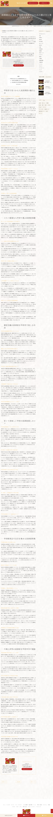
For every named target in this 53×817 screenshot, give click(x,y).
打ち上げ (40, 107)
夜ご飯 (40, 105)
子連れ (45, 105)
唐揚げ (40, 56)
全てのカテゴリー (42, 33)
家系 (40, 35)
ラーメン (40, 64)
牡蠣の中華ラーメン (42, 111)
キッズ (40, 69)
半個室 (40, 58)
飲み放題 (40, 41)
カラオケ (40, 71)
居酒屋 (40, 50)
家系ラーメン (41, 52)
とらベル (40, 54)
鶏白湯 (40, 39)
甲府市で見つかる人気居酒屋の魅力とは (18, 78)
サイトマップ (38, 806)
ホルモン (40, 66)
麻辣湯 (40, 37)
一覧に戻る (18, 781)
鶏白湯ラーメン (47, 109)
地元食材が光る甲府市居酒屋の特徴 (19, 82)
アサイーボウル (41, 109)
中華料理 (40, 62)
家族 (42, 105)
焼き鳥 (40, 45)
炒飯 (40, 47)
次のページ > (33, 781)
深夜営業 (40, 48)
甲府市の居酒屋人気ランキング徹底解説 (20, 80)
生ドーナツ (41, 43)
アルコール (44, 107)
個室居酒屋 (41, 60)
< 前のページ (4, 781)
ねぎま (47, 111)
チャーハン (40, 113)
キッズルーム (41, 67)
